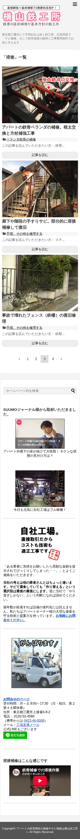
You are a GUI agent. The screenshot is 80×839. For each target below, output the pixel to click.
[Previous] (19, 359)
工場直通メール (27, 725)
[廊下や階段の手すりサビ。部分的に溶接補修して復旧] (40, 216)
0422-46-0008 (34, 720)
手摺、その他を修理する (24, 233)
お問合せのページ (16, 699)
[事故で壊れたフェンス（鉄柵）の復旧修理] (40, 310)
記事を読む (40, 155)
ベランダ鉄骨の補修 (21, 139)
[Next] (61, 359)
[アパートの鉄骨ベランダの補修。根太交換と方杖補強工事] (40, 122)
